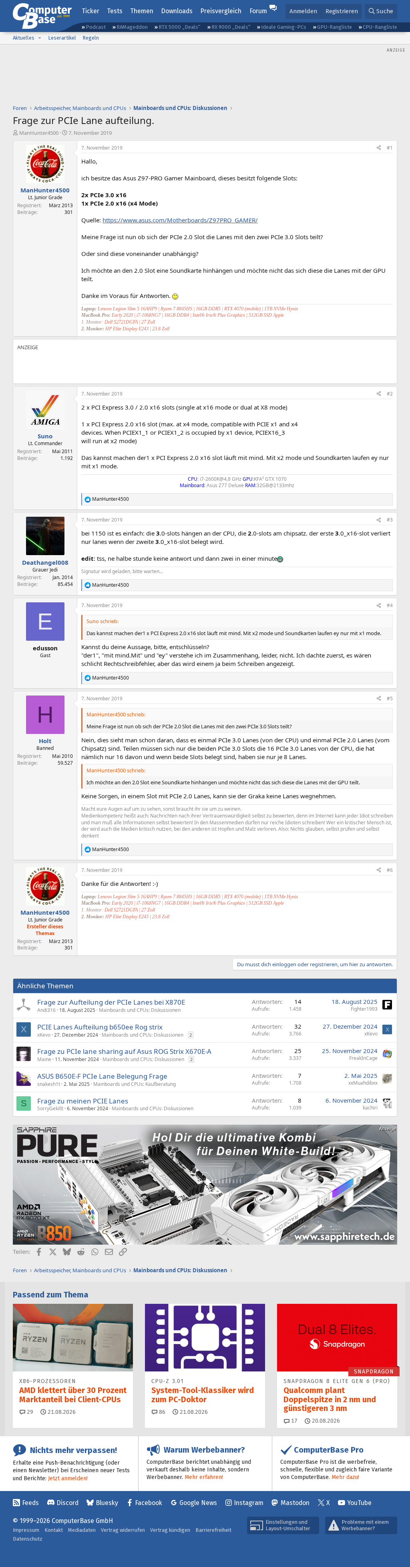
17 (293, 1420)
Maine (44, 1059)
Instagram (248, 1503)
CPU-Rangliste (380, 27)
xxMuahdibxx (363, 1082)
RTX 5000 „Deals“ (179, 27)
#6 (390, 870)
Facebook (148, 1503)
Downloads (177, 11)
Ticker (90, 11)
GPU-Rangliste (334, 27)
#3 (390, 519)
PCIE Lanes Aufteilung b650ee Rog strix (100, 1026)
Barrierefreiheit (213, 1530)
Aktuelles (23, 38)
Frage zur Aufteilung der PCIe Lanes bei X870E (111, 1002)
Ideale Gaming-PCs (283, 27)
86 (161, 1412)
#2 (390, 393)
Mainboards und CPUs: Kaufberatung (134, 1084)
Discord (67, 1503)
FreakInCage (363, 1058)
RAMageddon (132, 27)
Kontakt (53, 1530)
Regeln (90, 38)
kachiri (370, 1107)
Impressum (26, 1530)
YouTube (359, 1503)
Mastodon (295, 1503)
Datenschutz (27, 1539)
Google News (198, 1503)
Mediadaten (82, 1530)
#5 (390, 698)
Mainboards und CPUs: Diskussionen (140, 1010)
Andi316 (46, 1010)
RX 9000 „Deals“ (230, 27)
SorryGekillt (50, 1108)
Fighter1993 (364, 1008)
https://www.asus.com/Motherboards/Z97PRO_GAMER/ (180, 220)
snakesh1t (48, 1084)
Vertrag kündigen (170, 1530)
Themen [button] (141, 11)
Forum (258, 11)
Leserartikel (62, 38)
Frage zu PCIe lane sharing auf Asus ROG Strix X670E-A (124, 1051)
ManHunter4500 (38, 132)
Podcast (96, 27)
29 (29, 1412)
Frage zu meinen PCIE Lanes (82, 1100)
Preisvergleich (220, 11)
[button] (39, 38)
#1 (390, 147)
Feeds (30, 1503)
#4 (390, 605)
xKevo (43, 1034)
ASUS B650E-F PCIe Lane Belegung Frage (102, 1076)
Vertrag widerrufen (123, 1530)
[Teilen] (379, 148)
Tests (115, 11)
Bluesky (107, 1503)
